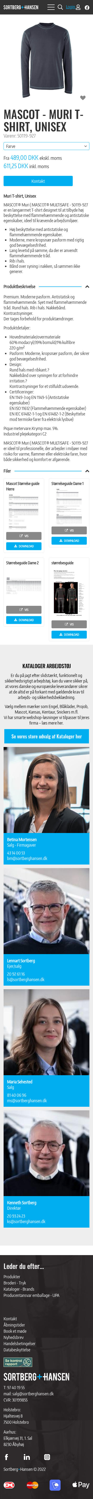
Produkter (12, 1276)
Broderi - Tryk (15, 1282)
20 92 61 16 (16, 974)
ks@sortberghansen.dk (26, 1221)
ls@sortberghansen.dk (25, 979)
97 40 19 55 (16, 1387)
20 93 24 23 (16, 1216)
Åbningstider (14, 1324)
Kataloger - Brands (19, 1289)
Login (71, 6)
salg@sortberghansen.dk (33, 1393)
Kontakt (10, 1318)
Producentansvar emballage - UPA (31, 1295)
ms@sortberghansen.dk (27, 1100)
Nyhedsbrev (14, 1337)
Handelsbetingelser (20, 1343)
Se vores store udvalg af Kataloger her (46, 736)
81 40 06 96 (16, 1095)
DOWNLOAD (26, 546)
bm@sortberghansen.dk (27, 858)
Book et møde (15, 1331)
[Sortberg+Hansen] (36, 1377)
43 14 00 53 (16, 852)
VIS (26, 536)
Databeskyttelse (17, 1349)
